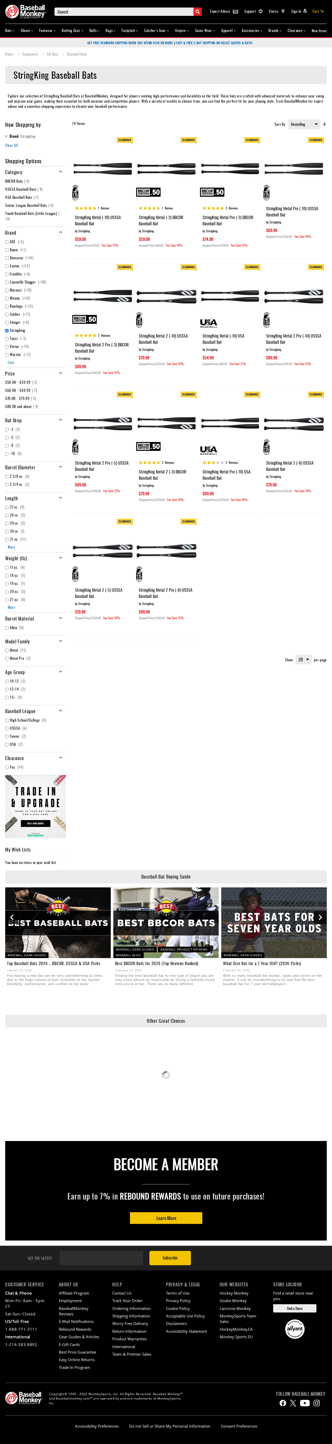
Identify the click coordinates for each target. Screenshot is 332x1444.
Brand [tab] (10, 232)
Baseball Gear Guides (27, 955)
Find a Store (295, 1308)
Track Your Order (127, 1300)
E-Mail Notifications (76, 1321)
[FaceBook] (283, 1403)
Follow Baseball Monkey (300, 1394)
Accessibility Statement (186, 1331)
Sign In (296, 11)
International (123, 1346)
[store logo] (27, 11)
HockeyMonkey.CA (236, 1329)
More (11, 547)
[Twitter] (293, 1403)
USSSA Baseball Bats (24, 189)
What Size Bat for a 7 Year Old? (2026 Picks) (262, 963)
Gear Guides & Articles (79, 1336)
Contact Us (122, 1293)
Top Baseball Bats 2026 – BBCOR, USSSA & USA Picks (53, 963)
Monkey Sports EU (236, 1336)
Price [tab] (10, 373)
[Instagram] (317, 1403)
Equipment (31, 54)
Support (250, 11)
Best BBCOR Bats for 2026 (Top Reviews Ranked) (157, 963)
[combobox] (128, 12)
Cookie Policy (178, 1308)
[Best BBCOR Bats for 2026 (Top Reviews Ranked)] (166, 922)
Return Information (129, 1331)
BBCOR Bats (18, 181)
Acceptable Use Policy (185, 1315)
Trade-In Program (74, 1367)
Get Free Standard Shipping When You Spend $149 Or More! (130, 43)
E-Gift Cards (69, 1344)
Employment (70, 1300)
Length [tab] (11, 498)
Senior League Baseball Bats (30, 205)
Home (10, 54)
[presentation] (11, 917)
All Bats (53, 54)
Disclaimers (176, 1323)
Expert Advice (220, 11)
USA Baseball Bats (22, 197)
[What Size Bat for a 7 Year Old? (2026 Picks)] (274, 922)
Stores (274, 11)
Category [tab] (13, 172)
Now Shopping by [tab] (23, 124)
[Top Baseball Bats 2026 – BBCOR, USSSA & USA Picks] (58, 922)
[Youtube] (305, 1403)
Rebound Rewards (150, 1196)
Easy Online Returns (77, 1359)
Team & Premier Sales (131, 1354)
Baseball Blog (128, 955)
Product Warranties (129, 1338)
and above (22, 406)
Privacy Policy (178, 1300)
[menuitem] (10, 30)
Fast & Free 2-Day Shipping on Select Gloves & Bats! (214, 43)
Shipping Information (131, 1315)
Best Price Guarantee (77, 1352)
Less (11, 362)
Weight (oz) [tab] (16, 558)
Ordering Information (131, 1308)
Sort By (279, 124)
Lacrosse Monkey (235, 1308)
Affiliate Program (74, 1293)
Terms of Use (177, 1293)
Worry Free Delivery (130, 1323)
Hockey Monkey (234, 1293)
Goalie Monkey (233, 1300)
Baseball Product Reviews (184, 949)
